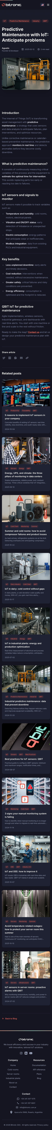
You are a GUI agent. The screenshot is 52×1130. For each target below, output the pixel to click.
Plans (39, 1074)
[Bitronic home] (26, 1039)
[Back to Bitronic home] (11, 4)
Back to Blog (11, 1018)
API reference (39, 1069)
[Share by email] (21, 358)
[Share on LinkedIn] (10, 358)
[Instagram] (21, 1053)
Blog (39, 1078)
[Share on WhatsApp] (15, 358)
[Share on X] (4, 358)
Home (13, 1065)
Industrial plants (13, 1078)
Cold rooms (13, 1069)
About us (13, 1082)
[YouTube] (30, 1053)
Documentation (39, 1065)
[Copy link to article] (27, 358)
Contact (13, 1087)
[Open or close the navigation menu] (48, 5)
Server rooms (13, 1074)
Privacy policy (42, 1125)
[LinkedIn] (26, 1053)
